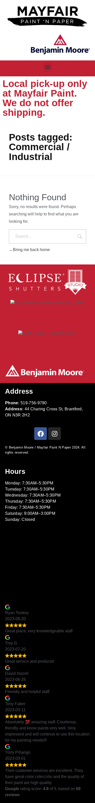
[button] (47, 67)
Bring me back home (31, 250)
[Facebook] (40, 433)
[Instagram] (54, 433)
